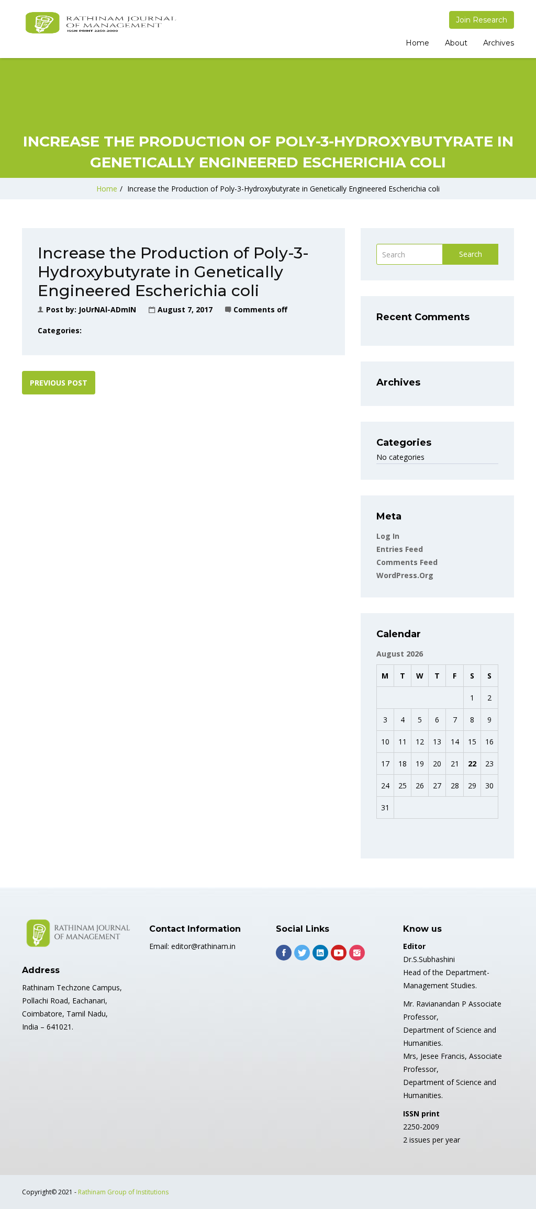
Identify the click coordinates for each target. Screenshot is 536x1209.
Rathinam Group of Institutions (123, 1192)
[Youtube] (339, 953)
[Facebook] (284, 953)
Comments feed (407, 562)
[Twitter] (302, 953)
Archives (498, 43)
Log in (387, 536)
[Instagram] (357, 953)
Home (417, 43)
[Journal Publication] (100, 23)
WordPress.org (404, 575)
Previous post (58, 383)
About (456, 43)
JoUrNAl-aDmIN (107, 309)
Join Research (481, 20)
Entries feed (399, 549)
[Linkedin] (320, 953)
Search (470, 254)
